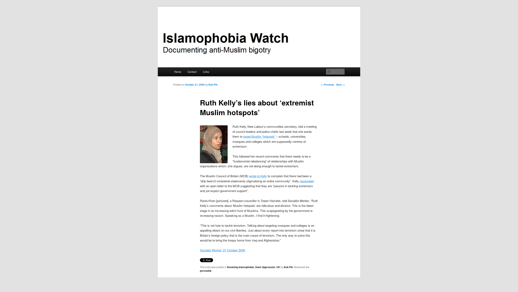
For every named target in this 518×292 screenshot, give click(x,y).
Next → (340, 84)
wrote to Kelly (258, 176)
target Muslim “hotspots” (259, 136)
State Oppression (265, 267)
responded (307, 181)
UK (278, 267)
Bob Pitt (213, 84)
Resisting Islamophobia (240, 267)
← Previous (327, 84)
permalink (205, 271)
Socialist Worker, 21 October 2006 (222, 250)
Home (177, 72)
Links (206, 72)
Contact (192, 72)
